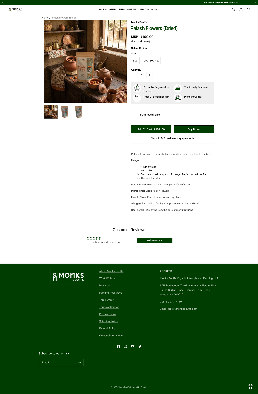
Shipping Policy (108, 321)
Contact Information (111, 335)
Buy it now (194, 129)
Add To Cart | (151, 129)
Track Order (106, 299)
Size (133, 53)
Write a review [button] (154, 240)
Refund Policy (107, 328)
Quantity (136, 69)
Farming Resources (110, 292)
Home (45, 17)
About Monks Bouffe (111, 271)
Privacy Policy (107, 313)
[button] (233, 9)
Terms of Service (109, 306)
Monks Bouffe (124, 387)
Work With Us (107, 278)
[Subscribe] (79, 363)
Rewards (104, 285)
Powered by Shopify (139, 387)
